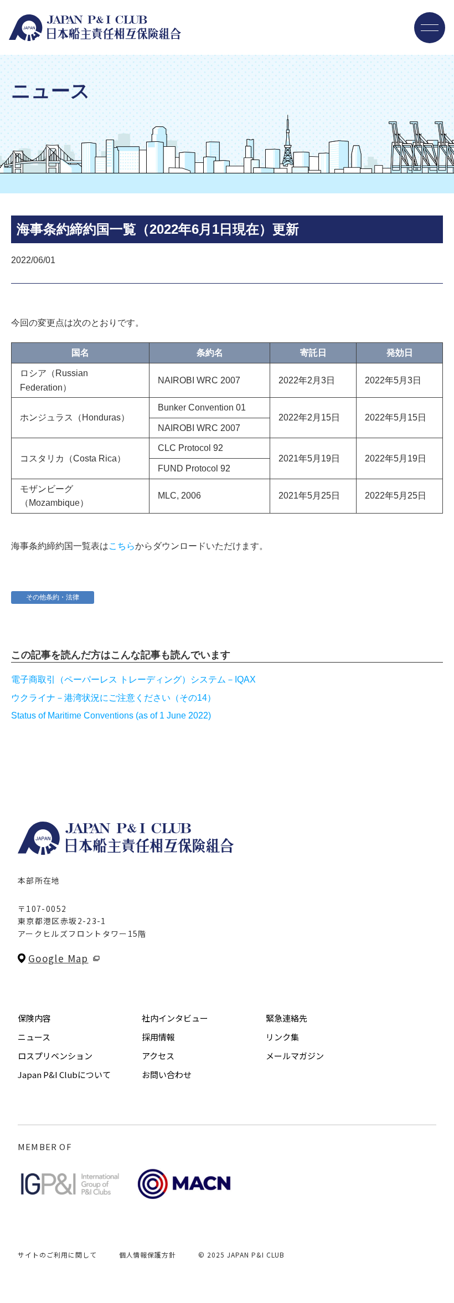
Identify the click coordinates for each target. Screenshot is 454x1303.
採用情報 (158, 1037)
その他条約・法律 (52, 597)
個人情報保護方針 (148, 1254)
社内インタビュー (175, 1018)
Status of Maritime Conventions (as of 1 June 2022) (111, 715)
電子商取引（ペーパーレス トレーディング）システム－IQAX (133, 679)
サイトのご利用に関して (57, 1254)
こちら (122, 546)
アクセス (158, 1055)
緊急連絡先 (286, 1018)
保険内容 (34, 1018)
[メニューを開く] (429, 27)
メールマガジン (295, 1055)
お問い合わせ (167, 1074)
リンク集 (282, 1037)
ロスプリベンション (55, 1055)
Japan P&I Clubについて (64, 1074)
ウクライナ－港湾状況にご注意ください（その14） (113, 697)
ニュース (34, 1037)
